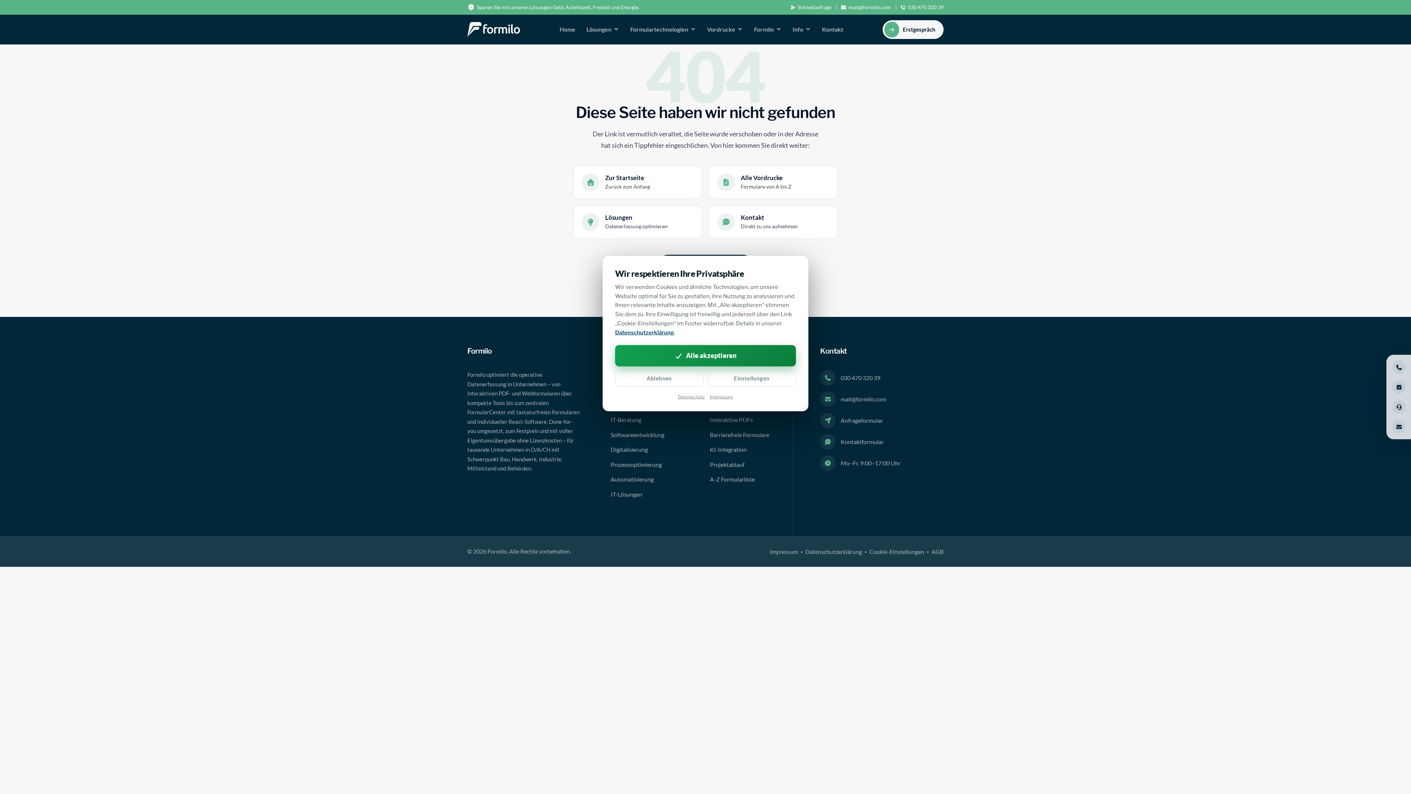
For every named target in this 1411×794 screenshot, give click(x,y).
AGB (937, 551)
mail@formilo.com (869, 7)
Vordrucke (721, 29)
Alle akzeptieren (711, 356)
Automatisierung (632, 479)
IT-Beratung (626, 419)
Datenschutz (691, 396)
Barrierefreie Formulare (739, 434)
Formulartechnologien (659, 29)
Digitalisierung (629, 449)
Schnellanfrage (815, 7)
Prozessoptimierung (636, 464)
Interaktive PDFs (731, 419)
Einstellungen (751, 378)
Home (567, 29)
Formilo (764, 29)
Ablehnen (659, 378)
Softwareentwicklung (637, 434)
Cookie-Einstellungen (896, 551)
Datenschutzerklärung (833, 551)
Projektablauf (727, 464)
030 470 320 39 (926, 7)
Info (798, 29)
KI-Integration (728, 449)
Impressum (784, 551)
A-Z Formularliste (732, 479)
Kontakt (832, 29)
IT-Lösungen (626, 494)
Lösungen (598, 29)
